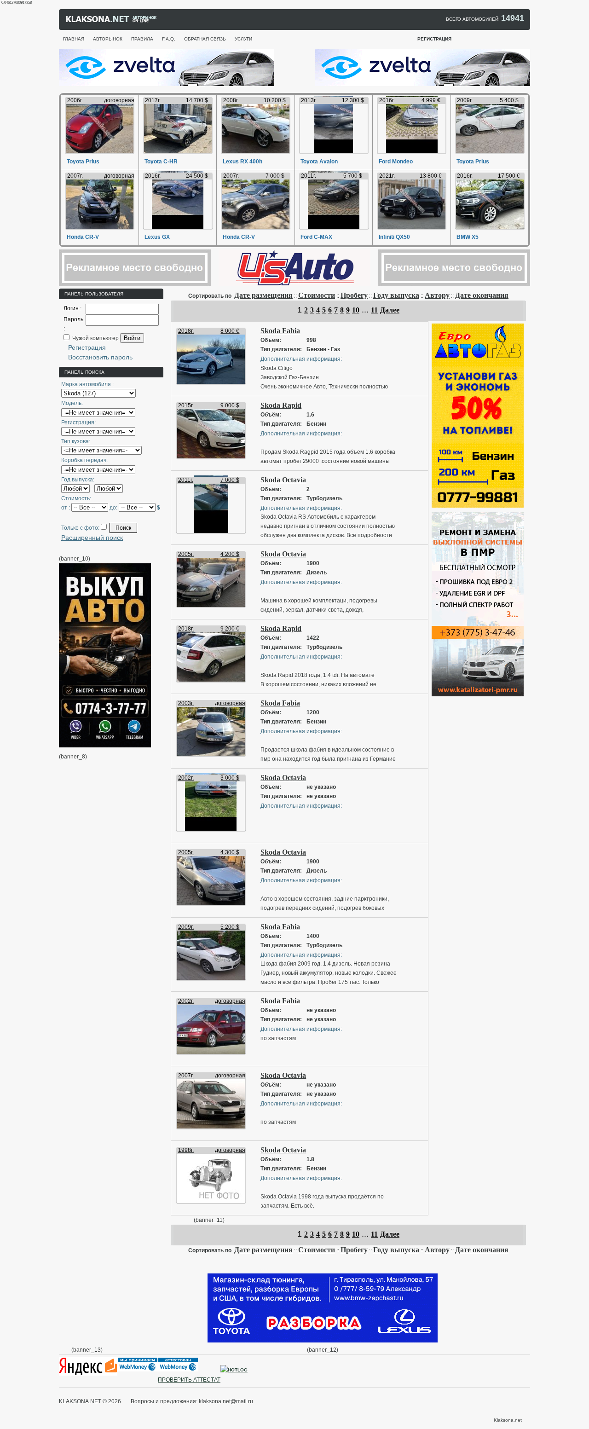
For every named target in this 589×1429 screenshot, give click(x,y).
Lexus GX (157, 237)
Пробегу (354, 295)
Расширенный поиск (92, 537)
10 (355, 310)
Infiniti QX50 (394, 237)
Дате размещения (263, 295)
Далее (389, 310)
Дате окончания (481, 295)
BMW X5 (467, 237)
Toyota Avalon (319, 161)
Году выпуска (396, 295)
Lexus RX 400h (242, 161)
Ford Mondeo (396, 161)
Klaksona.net (508, 1420)
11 (374, 310)
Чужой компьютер (95, 338)
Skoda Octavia (283, 480)
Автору (437, 295)
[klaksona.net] (112, 21)
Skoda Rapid (280, 405)
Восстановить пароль (100, 357)
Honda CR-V (83, 237)
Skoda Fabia (280, 331)
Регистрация (87, 347)
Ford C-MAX (316, 237)
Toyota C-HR (161, 161)
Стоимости (316, 295)
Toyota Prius (83, 161)
